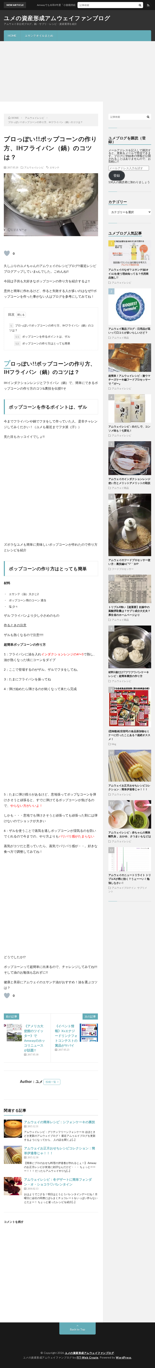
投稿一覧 (51, 1081)
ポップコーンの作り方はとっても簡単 (42, 343)
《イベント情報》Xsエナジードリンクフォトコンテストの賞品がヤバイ (66, 1035)
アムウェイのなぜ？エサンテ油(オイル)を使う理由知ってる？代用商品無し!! (128, 273)
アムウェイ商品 (120, 337)
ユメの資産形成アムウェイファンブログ (57, 18)
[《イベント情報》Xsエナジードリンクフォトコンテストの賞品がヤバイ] (89, 1033)
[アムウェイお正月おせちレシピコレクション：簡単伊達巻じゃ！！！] (13, 1155)
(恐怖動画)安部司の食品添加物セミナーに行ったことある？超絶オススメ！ (129, 735)
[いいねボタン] (7, 253)
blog (114, 744)
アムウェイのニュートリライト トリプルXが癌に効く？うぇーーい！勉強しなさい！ (129, 878)
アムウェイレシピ (34, 167)
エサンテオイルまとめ (39, 35)
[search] (140, 5)
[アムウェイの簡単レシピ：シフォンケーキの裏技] (13, 1129)
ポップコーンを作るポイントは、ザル (42, 336)
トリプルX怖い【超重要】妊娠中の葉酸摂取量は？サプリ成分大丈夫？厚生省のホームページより (129, 610)
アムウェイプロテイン (124, 887)
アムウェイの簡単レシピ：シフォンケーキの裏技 (59, 1122)
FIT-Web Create (87, 1357)
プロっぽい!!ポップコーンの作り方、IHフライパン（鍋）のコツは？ (51, 328)
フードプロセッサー (123, 569)
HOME (12, 35)
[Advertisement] (77, 71)
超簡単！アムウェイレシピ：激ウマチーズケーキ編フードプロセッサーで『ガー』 (129, 379)
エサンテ (54, 167)
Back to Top (77, 1329)
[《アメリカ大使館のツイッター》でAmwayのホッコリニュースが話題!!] (13, 1033)
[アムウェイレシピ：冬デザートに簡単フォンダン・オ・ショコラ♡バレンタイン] (13, 1186)
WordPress (123, 1357)
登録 (116, 175)
